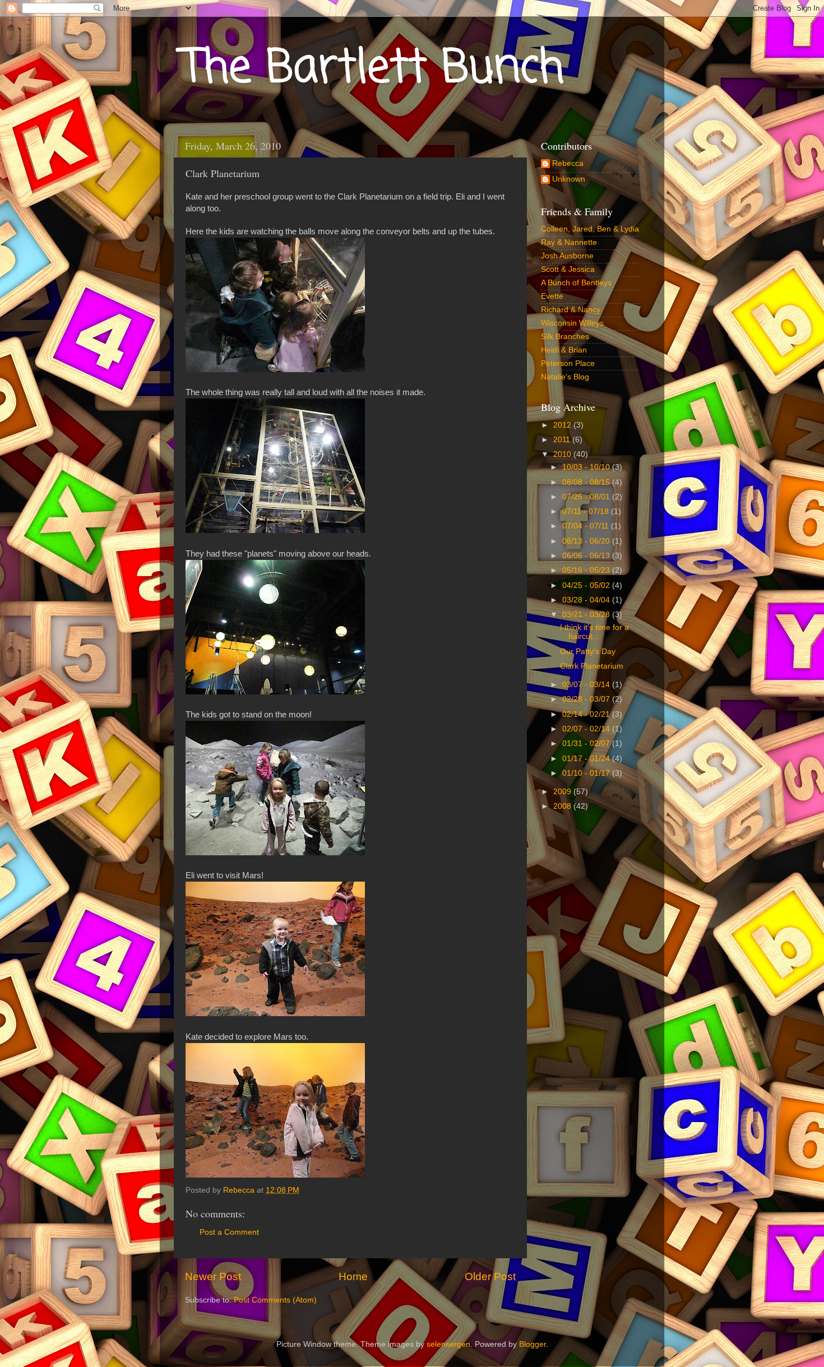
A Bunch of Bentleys (576, 283)
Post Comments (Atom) (275, 1300)
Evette (552, 296)
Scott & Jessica (568, 269)
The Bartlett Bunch (373, 69)
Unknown (568, 179)
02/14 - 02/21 (587, 714)
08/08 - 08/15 (587, 482)
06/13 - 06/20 (587, 541)
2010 (563, 454)
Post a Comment (229, 1232)
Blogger (532, 1344)
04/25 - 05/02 (587, 585)
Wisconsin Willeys (572, 323)
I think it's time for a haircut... (594, 632)
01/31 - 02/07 (587, 743)
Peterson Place (568, 363)
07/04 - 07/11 (586, 526)
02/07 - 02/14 (587, 729)
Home (353, 1276)
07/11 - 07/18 (586, 511)
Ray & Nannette (569, 242)
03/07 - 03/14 (587, 684)
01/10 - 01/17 (587, 773)
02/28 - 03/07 (587, 699)
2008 (563, 806)
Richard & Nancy (570, 309)
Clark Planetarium (591, 666)
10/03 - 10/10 (587, 467)
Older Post (490, 1276)
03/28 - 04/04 (587, 600)
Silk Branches (565, 336)
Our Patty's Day (587, 651)
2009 (563, 791)
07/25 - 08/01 (587, 497)
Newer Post (213, 1276)
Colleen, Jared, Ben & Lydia (590, 229)
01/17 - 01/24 (587, 758)
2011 (562, 439)
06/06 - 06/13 (587, 556)
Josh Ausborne (567, 256)
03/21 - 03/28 (587, 614)
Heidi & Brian (564, 350)
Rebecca (568, 163)
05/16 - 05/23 (587, 570)
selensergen (448, 1344)
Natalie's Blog (565, 377)
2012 (563, 425)
